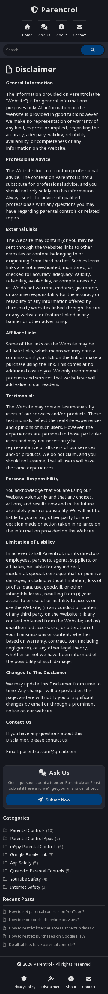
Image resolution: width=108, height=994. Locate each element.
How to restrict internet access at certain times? (51, 928)
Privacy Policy (24, 986)
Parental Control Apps (31, 838)
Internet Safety (25, 887)
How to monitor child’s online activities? (44, 919)
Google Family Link (28, 854)
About (61, 35)
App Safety (21, 863)
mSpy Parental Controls (33, 846)
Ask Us (44, 35)
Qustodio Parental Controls (37, 871)
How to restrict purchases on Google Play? (47, 936)
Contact (79, 35)
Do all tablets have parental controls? (42, 944)
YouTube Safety (25, 879)
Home (27, 35)
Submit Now (57, 799)
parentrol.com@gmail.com (48, 751)
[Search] (92, 50)
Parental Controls (27, 830)
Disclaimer (50, 986)
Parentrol (58, 9)
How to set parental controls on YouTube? (47, 911)
